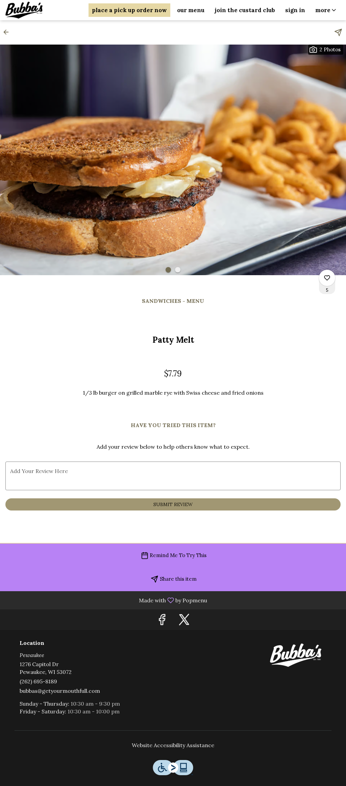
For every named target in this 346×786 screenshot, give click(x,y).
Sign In (295, 10)
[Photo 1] (168, 269)
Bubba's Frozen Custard (295, 655)
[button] (326, 10)
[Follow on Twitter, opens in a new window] (184, 621)
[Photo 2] (177, 269)
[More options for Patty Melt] (327, 278)
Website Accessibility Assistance (173, 745)
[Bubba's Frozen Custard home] (35, 10)
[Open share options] (338, 32)
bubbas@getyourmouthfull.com (60, 690)
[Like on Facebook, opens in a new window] (162, 621)
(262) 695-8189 (38, 681)
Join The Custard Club (245, 10)
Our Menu (190, 10)
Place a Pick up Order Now (129, 10)
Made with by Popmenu (106, 600)
